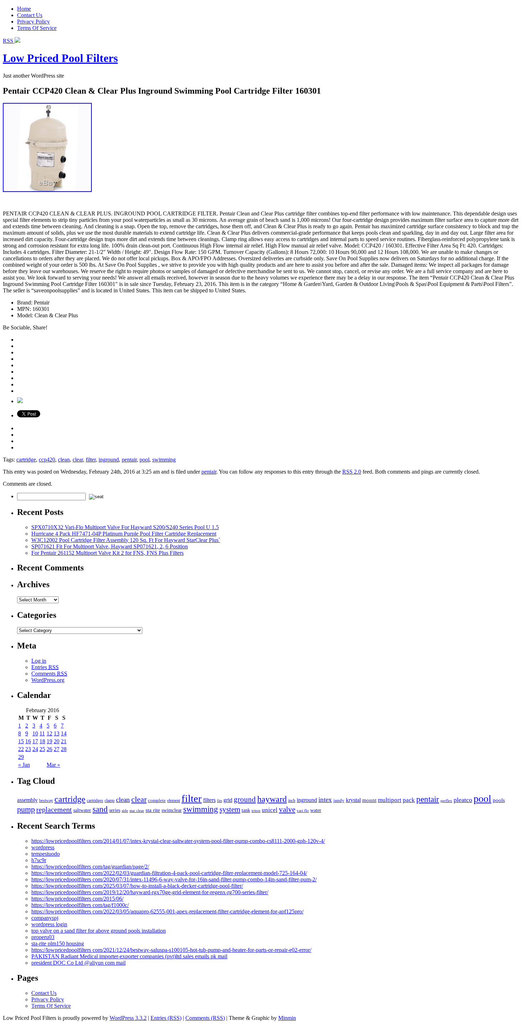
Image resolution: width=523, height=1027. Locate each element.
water (315, 810)
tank (246, 810)
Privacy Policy (33, 22)
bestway (46, 800)
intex (325, 799)
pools (499, 800)
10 (35, 733)
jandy (338, 800)
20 (56, 741)
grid (227, 800)
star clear (137, 810)
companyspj (44, 918)
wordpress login (49, 924)
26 (49, 749)
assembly (27, 800)
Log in (38, 661)
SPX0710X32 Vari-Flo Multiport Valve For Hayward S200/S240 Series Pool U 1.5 (125, 527)
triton (256, 810)
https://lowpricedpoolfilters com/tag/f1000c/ (80, 905)
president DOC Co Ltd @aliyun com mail (78, 963)
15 (21, 741)
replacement (54, 809)
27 (56, 749)
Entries (45, 667)
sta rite (153, 810)
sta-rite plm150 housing (57, 943)
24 (35, 749)
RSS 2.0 (351, 472)
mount (369, 800)
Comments (49, 674)
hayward (272, 799)
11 (42, 733)
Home (24, 9)
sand (100, 809)
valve (287, 809)
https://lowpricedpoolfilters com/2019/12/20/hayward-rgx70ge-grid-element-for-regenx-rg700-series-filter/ (149, 892)
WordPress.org (47, 680)
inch (291, 800)
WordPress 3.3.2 (128, 1018)
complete (157, 800)
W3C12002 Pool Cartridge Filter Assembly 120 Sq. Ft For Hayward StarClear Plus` (125, 540)
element (173, 800)
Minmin (287, 1018)
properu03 (42, 937)
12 (49, 733)
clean (64, 460)
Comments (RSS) (205, 1018)
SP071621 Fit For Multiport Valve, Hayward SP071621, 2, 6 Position (109, 546)
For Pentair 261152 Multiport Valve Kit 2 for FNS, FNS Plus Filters (107, 553)
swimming (164, 460)
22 (21, 749)
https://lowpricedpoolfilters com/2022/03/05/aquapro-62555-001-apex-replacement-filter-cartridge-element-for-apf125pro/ (167, 911)
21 (64, 741)
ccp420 (47, 460)
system (230, 809)
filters (209, 800)
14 (64, 733)
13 (56, 733)
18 (42, 741)
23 (28, 749)
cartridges (95, 800)
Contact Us (29, 15)
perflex (446, 800)
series (114, 810)
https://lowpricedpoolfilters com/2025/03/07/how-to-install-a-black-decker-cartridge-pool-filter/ (137, 886)
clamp (110, 800)
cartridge (26, 460)
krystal (353, 800)
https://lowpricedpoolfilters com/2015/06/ (77, 899)
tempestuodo (45, 854)
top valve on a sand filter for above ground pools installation (98, 931)
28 (64, 749)
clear (78, 460)
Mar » (53, 765)
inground (109, 460)
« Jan (24, 765)
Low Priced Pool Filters (60, 58)
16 (28, 741)
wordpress (42, 847)
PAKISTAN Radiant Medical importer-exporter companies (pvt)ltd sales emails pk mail (129, 956)
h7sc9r (38, 860)
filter (91, 460)
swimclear (172, 810)
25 (42, 749)
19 (49, 741)
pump (26, 809)
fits (219, 801)
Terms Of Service (37, 28)
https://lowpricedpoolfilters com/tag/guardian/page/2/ (90, 867)
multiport (389, 800)
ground (245, 799)
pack (409, 800)
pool (144, 460)
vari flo (303, 811)
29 (21, 757)
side (125, 810)
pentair (129, 460)
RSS (9, 41)
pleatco (463, 799)
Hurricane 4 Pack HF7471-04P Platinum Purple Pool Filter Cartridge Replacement (123, 534)
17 (35, 741)
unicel (270, 810)
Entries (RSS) (165, 1018)
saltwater (82, 810)
